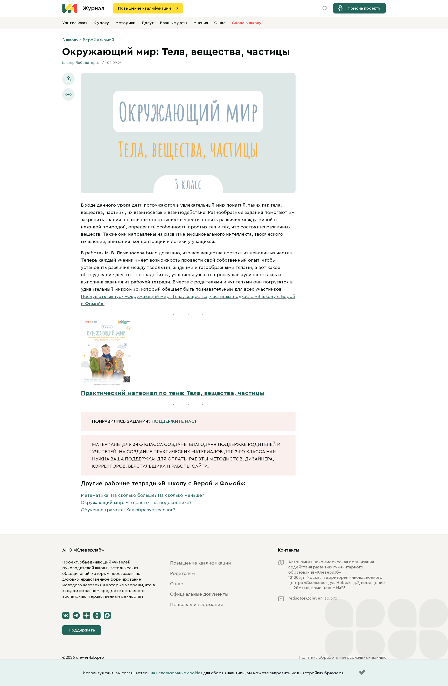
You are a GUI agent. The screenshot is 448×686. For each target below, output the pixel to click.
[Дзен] (86, 615)
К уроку (101, 23)
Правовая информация (196, 604)
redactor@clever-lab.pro (312, 598)
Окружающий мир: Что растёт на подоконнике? (136, 502)
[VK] (65, 615)
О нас (220, 23)
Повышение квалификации (144, 8)
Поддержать (82, 630)
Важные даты (173, 23)
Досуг (148, 23)
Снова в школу (247, 23)
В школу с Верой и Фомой (88, 40)
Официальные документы (199, 594)
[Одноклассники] (97, 615)
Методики (125, 23)
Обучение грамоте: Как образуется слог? (128, 509)
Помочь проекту (364, 8)
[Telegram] (76, 615)
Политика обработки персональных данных (342, 657)
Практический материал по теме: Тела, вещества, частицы (172, 393)
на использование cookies (176, 673)
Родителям (182, 573)
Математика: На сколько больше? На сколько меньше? (142, 495)
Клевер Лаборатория (81, 63)
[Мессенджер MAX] (107, 615)
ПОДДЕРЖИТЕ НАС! (174, 421)
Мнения (200, 23)
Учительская (74, 23)
